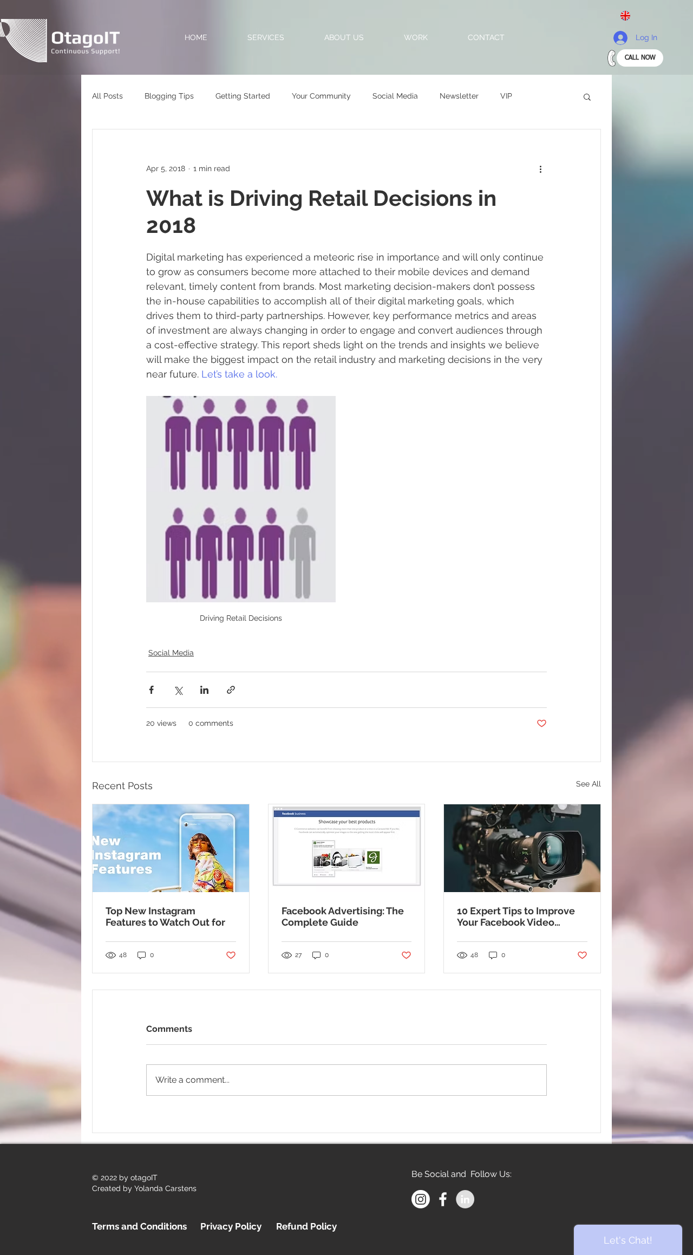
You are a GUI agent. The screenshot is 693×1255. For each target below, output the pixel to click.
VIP (506, 96)
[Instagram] (420, 1199)
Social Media (395, 96)
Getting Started (242, 96)
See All (588, 783)
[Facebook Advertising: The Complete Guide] (347, 848)
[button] (629, 16)
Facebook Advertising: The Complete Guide (343, 916)
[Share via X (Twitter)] (178, 690)
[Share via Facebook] (151, 690)
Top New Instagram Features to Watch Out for (165, 916)
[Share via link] (231, 690)
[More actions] (540, 168)
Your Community (321, 96)
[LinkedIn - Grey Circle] (465, 1199)
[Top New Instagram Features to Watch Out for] (171, 848)
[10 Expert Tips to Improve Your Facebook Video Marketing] (522, 848)
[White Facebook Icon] (443, 1199)
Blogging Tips (169, 96)
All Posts (107, 96)
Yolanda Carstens (165, 1188)
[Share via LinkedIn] (204, 690)
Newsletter (459, 96)
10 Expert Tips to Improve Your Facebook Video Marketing (516, 916)
